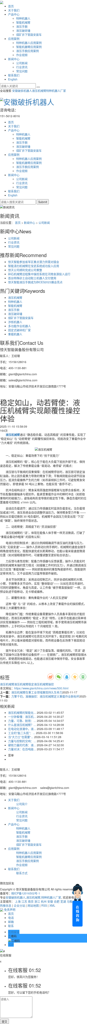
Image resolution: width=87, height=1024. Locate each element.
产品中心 (13, 14)
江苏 (24, 901)
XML (52, 905)
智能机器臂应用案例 (29, 47)
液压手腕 (22, 26)
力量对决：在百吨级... (22, 749)
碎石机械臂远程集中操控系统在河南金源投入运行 (39, 274)
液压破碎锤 (23, 30)
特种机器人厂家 (56, 91)
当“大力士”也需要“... (20, 737)
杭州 (44, 901)
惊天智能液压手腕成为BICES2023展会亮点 (35, 282)
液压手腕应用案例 (27, 51)
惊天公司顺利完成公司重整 (25, 270)
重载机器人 (15, 334)
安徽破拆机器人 (22, 91)
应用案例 (13, 39)
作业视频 (22, 55)
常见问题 (22, 71)
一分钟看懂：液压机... (22, 717)
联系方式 (22, 873)
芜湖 (63, 901)
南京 (31, 901)
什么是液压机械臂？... (22, 725)
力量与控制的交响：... (22, 741)
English (12, 79)
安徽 (50, 901)
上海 (18, 901)
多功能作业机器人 (19, 326)
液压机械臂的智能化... (22, 712)
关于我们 (13, 10)
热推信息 (5, 905)
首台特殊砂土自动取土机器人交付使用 (32, 278)
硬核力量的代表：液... (22, 745)
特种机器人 (23, 18)
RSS (44, 905)
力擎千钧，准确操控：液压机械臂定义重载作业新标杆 (45, 696)
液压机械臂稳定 (24, 684)
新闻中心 (13, 59)
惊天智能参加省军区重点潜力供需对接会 (33, 262)
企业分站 (19, 905)
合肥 (56, 901)
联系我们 (13, 75)
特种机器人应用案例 (29, 43)
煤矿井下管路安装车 (29, 34)
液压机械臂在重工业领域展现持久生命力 (36, 692)
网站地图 (33, 905)
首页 (11, 6)
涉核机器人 (15, 322)
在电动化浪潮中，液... (22, 729)
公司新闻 (22, 63)
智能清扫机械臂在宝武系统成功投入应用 (33, 266)
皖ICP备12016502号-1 (25, 893)
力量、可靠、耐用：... (22, 721)
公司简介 (22, 804)
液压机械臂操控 (44, 684)
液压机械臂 (39, 91)
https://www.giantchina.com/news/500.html (41, 688)
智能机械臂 (23, 22)
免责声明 (9, 909)
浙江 (37, 901)
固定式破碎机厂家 (19, 330)
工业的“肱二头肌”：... (21, 733)
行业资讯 (22, 67)
